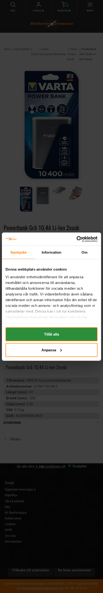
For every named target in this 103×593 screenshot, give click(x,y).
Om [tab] (84, 252)
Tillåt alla (51, 334)
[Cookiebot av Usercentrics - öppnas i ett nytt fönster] (76, 239)
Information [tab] (51, 252)
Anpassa (48, 350)
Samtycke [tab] (18, 252)
